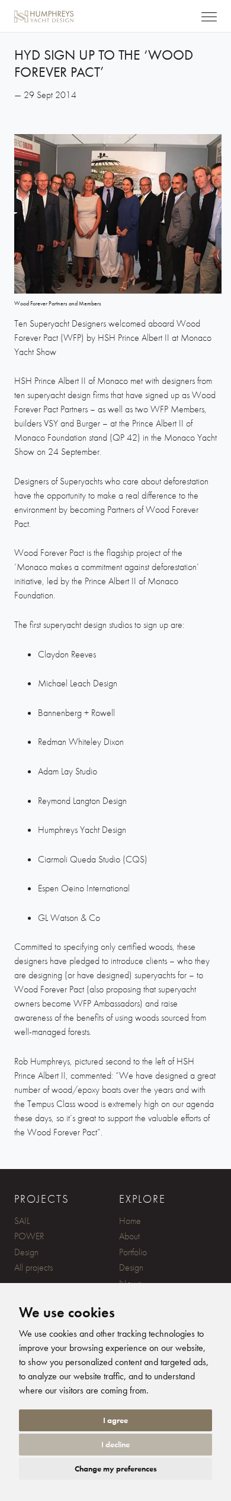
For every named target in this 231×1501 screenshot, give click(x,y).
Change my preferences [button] (116, 1468)
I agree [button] (115, 1420)
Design (26, 1252)
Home (130, 1221)
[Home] (36, 10)
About (129, 1236)
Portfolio (133, 1252)
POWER (29, 1236)
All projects (33, 1267)
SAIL (22, 1221)
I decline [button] (115, 1444)
